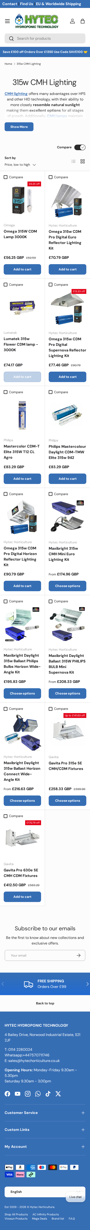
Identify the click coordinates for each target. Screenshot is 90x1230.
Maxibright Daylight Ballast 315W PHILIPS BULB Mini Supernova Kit (67, 664)
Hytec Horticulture (42, 1207)
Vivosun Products (16, 1218)
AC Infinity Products (46, 1214)
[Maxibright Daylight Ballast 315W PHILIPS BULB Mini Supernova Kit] (67, 624)
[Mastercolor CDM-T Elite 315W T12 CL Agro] (22, 415)
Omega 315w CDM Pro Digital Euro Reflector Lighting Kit (65, 240)
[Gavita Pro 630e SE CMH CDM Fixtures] (22, 839)
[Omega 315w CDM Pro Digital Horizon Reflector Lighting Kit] (22, 517)
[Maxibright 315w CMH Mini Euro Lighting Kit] (67, 517)
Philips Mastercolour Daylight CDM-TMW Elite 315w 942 (67, 452)
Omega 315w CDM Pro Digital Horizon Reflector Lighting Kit (20, 556)
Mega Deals (39, 1218)
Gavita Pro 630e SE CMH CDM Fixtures (21, 873)
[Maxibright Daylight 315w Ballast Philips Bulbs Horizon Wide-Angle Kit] (22, 624)
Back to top (45, 1003)
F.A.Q (72, 1218)
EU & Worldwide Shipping (58, 3)
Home (8, 64)
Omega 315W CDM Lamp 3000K (20, 234)
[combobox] (45, 38)
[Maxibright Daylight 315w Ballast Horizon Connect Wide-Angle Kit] (22, 732)
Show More (19, 127)
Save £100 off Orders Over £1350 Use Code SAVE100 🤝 (45, 52)
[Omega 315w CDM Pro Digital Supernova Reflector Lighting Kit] (67, 308)
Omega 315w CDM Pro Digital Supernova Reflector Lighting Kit (67, 347)
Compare (64, 147)
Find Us (26, 3)
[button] (83, 21)
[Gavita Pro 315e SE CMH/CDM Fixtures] (67, 732)
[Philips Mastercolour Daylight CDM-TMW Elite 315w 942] (67, 415)
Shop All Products (16, 1214)
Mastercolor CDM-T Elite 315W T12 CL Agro (22, 452)
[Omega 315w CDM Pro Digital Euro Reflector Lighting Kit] (67, 200)
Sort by (10, 158)
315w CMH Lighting (29, 64)
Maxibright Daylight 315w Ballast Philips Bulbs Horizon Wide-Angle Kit (22, 664)
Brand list (58, 1218)
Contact (9, 3)
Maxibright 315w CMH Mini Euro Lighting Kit (63, 554)
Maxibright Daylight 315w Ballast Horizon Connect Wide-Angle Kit (22, 771)
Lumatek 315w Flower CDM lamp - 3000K (21, 344)
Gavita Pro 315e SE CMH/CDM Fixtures (66, 766)
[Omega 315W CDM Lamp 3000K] (22, 200)
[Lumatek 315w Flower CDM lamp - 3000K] (22, 308)
